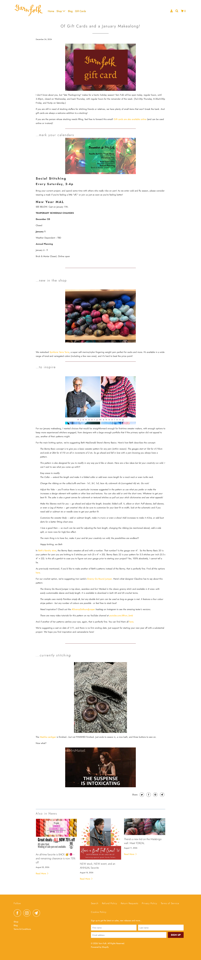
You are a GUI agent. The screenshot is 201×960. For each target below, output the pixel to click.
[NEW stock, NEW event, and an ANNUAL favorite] (100, 839)
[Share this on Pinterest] (155, 794)
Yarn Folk (102, 943)
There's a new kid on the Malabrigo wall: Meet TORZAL (143, 841)
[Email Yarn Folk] (37, 913)
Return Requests (129, 903)
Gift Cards (80, 11)
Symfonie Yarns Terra (59, 352)
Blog (70, 11)
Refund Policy (109, 903)
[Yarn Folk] (29, 11)
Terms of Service (170, 903)
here (38, 572)
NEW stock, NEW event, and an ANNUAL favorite (97, 866)
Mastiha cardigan (48, 737)
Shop (60, 11)
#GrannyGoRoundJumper (83, 609)
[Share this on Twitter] (141, 794)
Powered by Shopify (100, 947)
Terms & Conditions (22, 929)
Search (94, 903)
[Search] (177, 11)
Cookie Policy (98, 912)
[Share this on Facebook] (148, 794)
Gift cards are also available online (130, 119)
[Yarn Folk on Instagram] (27, 913)
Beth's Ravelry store (47, 550)
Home (51, 11)
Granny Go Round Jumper (99, 578)
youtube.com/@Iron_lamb (121, 615)
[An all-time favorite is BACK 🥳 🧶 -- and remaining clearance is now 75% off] (56, 834)
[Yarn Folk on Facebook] (18, 913)
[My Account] (172, 11)
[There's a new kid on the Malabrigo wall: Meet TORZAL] (144, 826)
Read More (41, 873)
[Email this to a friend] (161, 794)
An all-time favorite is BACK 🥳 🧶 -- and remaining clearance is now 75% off (55, 858)
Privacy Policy (149, 903)
